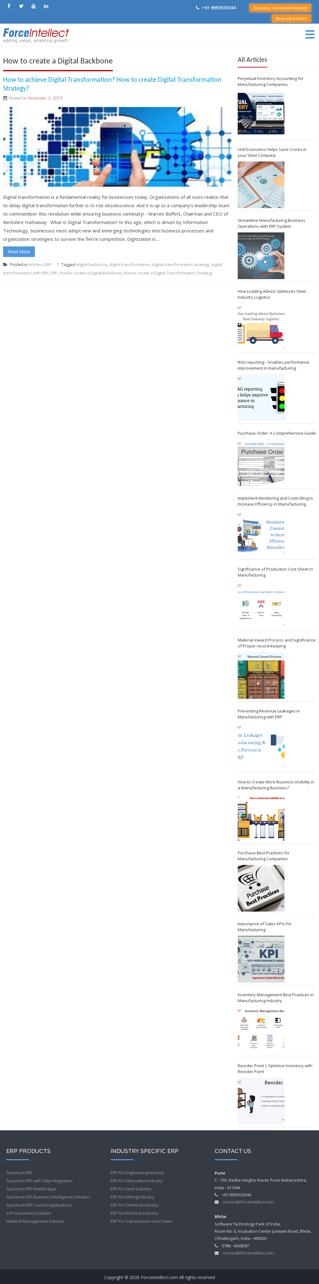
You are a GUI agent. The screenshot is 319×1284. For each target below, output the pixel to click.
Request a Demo (291, 18)
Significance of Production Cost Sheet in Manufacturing (275, 572)
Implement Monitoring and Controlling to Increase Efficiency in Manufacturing (275, 501)
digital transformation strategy (180, 264)
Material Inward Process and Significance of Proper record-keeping (277, 643)
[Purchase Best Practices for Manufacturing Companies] (261, 888)
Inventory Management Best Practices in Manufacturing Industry (276, 997)
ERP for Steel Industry (131, 1189)
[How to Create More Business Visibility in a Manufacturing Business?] (261, 817)
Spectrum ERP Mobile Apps (31, 1189)
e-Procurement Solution (28, 1213)
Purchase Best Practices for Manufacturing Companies (264, 855)
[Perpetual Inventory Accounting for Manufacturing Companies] (261, 114)
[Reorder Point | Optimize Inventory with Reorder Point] (261, 1101)
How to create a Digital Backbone (90, 273)
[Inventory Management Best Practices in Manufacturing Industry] (261, 1030)
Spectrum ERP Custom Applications (39, 1205)
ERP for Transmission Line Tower (141, 1221)
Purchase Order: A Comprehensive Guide (277, 433)
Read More (19, 251)
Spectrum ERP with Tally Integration (39, 1181)
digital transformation (129, 264)
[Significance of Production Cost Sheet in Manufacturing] (261, 604)
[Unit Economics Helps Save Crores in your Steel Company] (261, 184)
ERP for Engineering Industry (137, 1172)
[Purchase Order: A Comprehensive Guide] (261, 462)
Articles (35, 264)
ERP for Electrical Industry (134, 1213)
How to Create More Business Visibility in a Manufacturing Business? (276, 785)
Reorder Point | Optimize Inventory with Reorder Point (275, 1068)
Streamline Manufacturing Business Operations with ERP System (271, 223)
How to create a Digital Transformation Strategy (168, 273)
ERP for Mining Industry (132, 1197)
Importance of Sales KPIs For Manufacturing (265, 926)
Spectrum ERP (19, 1172)
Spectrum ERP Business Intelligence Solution (48, 1197)
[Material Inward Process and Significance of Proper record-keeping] (261, 675)
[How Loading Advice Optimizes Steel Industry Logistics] (261, 326)
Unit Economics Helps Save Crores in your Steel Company (272, 152)
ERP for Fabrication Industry (137, 1181)
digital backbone (91, 264)
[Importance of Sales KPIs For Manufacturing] (261, 959)
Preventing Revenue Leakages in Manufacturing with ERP (269, 714)
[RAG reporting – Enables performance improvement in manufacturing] (261, 397)
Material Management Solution (35, 1221)
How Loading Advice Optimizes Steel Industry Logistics (272, 294)
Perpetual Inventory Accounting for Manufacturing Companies (270, 81)
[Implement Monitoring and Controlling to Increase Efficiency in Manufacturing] (261, 533)
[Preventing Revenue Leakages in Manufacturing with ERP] (261, 746)
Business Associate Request (280, 8)
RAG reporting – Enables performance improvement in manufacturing (273, 365)
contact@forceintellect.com (248, 1202)
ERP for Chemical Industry (135, 1205)
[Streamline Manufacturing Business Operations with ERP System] (261, 255)
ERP (47, 264)
